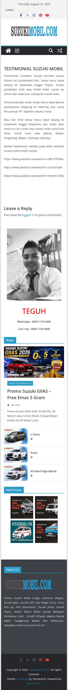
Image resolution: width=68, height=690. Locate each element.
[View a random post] (59, 50)
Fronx (33, 452)
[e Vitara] (16, 436)
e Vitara (35, 434)
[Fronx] (16, 454)
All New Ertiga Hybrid (43, 471)
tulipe (17, 404)
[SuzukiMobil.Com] (8, 50)
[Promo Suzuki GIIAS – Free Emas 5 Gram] (34, 362)
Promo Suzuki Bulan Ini (20, 383)
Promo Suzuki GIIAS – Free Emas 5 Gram (29, 394)
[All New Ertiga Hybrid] (16, 473)
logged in (28, 215)
